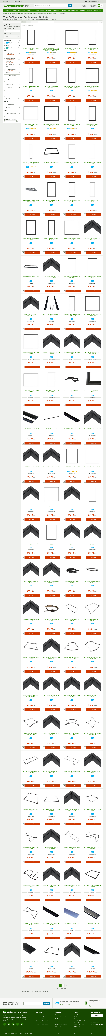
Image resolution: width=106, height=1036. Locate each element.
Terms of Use (63, 1033)
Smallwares (30, 10)
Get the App (18, 1)
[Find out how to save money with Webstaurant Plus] (27, 52)
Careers (76, 1018)
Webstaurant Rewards (41, 1016)
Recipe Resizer (40, 1022)
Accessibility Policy (73, 1033)
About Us (76, 1014)
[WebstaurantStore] (17, 1012)
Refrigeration (21, 10)
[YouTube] (9, 1024)
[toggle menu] (19, 31)
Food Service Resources (61, 1022)
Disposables (56, 10)
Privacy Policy (55, 1033)
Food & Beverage (39, 10)
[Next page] (66, 985)
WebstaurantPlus (40, 1014)
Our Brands (77, 1016)
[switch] (100, 22)
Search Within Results (10, 119)
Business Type (97, 10)
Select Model (7, 33)
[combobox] (51, 5)
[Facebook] (13, 1024)
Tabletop (48, 10)
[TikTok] (17, 1024)
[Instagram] (4, 1024)
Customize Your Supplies (42, 1020)
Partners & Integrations (42, 1024)
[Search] (17, 121)
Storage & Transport (73, 10)
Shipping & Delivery (98, 1024)
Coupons (57, 1020)
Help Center (8, 1)
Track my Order (97, 1019)
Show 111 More (12, 75)
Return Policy (77, 1026)
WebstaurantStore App (42, 1018)
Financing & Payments (79, 1020)
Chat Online (96, 1022)
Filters (5, 22)
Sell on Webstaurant (79, 1024)
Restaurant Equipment (10, 10)
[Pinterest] (22, 1024)
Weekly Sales (58, 1018)
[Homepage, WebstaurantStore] (17, 6)
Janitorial (82, 10)
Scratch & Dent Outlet (60, 1016)
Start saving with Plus (65, 1004)
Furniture (63, 10)
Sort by (34, 22)
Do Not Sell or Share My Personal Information (91, 1033)
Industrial (89, 10)
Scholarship (77, 1022)
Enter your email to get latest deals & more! (11, 1003)
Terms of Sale (47, 1033)
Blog (56, 1014)
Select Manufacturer (9, 28)
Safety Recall (58, 1026)
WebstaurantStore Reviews (61, 1024)
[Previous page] (57, 985)
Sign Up (46, 1003)
